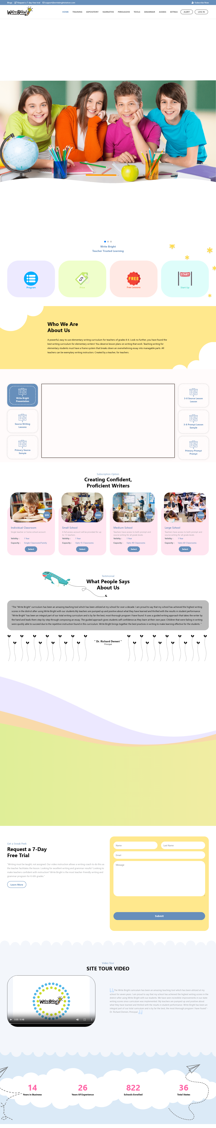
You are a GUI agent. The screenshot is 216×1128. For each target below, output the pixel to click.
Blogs (9, 2)
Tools (137, 12)
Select (31, 549)
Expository (92, 12)
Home (65, 12)
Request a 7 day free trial (28, 2)
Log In (201, 12)
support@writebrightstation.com (60, 2)
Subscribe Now (202, 2)
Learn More (16, 884)
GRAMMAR (149, 12)
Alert (187, 12)
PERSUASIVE (124, 12)
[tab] (22, 395)
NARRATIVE (108, 12)
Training (77, 12)
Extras (174, 12)
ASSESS (162, 12)
